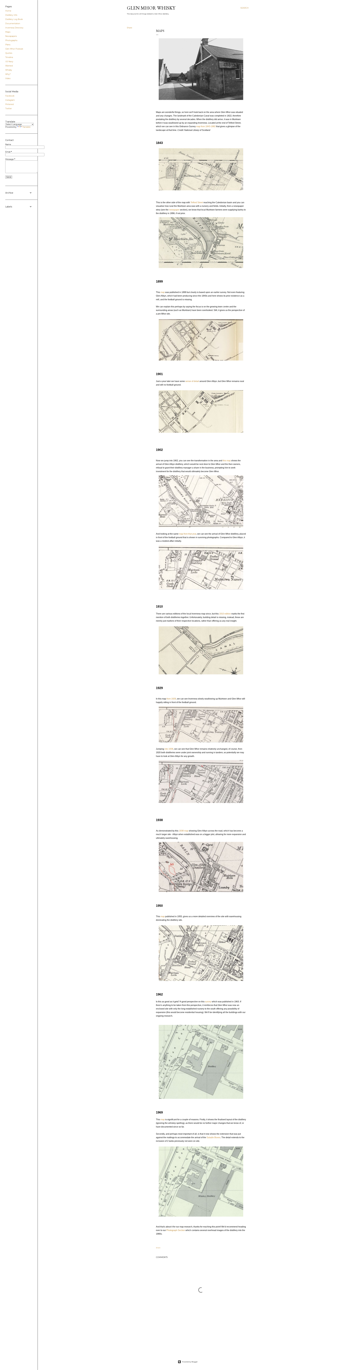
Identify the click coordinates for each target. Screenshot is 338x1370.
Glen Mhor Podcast (14, 49)
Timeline (9, 57)
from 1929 (171, 699)
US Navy (9, 61)
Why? (8, 74)
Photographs (11, 40)
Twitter (8, 108)
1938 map (183, 831)
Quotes (8, 53)
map (163, 292)
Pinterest (9, 104)
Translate (26, 127)
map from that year (187, 534)
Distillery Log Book (14, 19)
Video (8, 78)
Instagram (10, 100)
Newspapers (11, 36)
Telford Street (197, 202)
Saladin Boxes (213, 1137)
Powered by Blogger (190, 1362)
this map (227, 460)
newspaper (174, 210)
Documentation (12, 23)
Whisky (8, 70)
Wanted (9, 66)
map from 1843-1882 (206, 126)
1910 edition (225, 614)
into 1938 (169, 749)
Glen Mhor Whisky (151, 8)
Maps (7, 32)
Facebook (9, 96)
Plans (7, 44)
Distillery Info (11, 15)
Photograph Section (175, 1230)
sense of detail (192, 381)
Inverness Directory (14, 28)
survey (208, 1001)
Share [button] (129, 28)
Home (8, 11)
